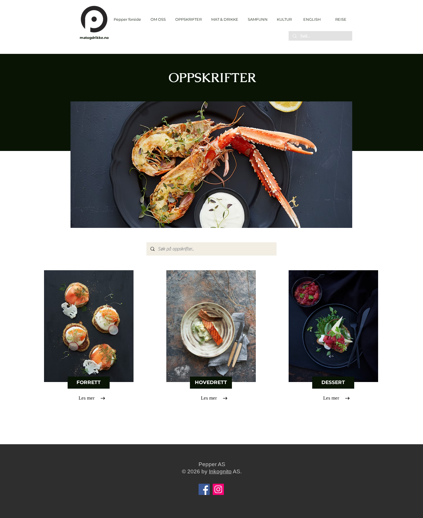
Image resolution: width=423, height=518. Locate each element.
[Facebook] (204, 489)
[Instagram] (218, 489)
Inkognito (220, 471)
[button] (188, 19)
